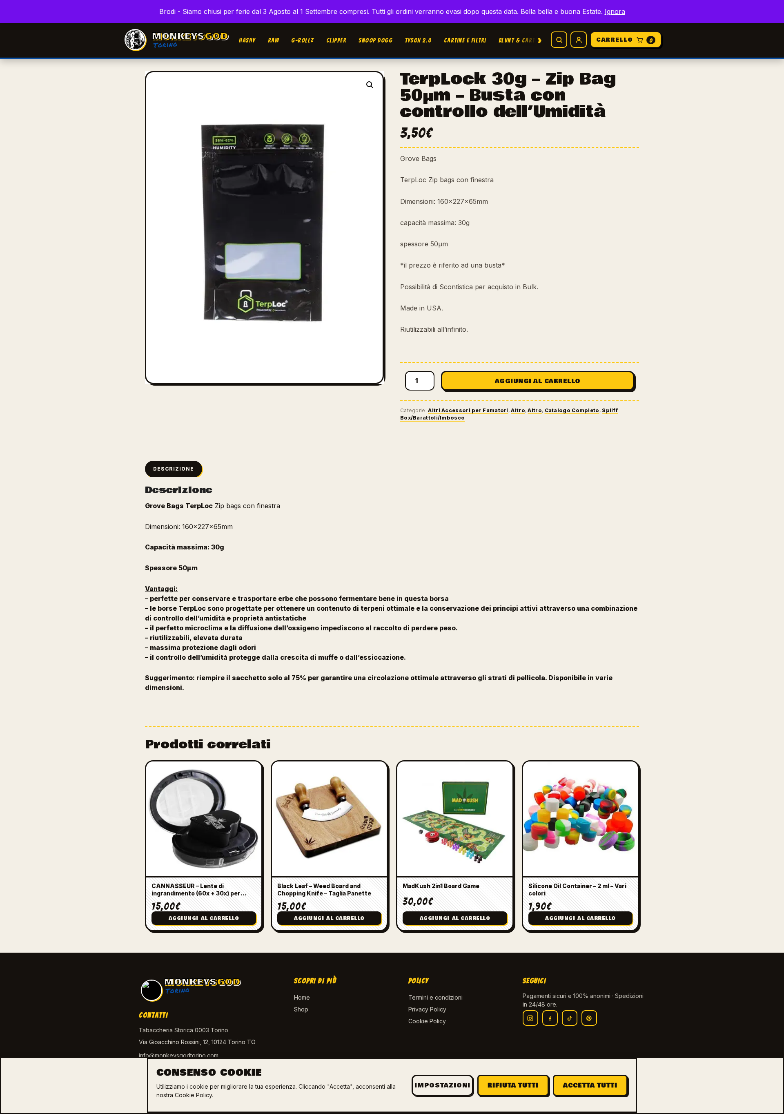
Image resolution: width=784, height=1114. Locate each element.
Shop (301, 1009)
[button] (370, 85)
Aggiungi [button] (204, 918)
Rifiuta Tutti (513, 1085)
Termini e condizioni (435, 997)
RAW (273, 40)
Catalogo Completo (572, 410)
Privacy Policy (427, 1009)
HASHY (247, 40)
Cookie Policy (427, 1021)
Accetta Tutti (590, 1085)
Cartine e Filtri (465, 40)
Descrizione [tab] (173, 469)
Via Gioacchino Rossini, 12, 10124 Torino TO (197, 1041)
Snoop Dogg (375, 40)
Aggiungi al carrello (538, 381)
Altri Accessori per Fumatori (468, 410)
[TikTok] (569, 1018)
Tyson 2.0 (418, 40)
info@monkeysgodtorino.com (178, 1055)
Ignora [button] (615, 11)
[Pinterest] (589, 1018)
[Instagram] (530, 1018)
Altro (518, 410)
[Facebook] (550, 1018)
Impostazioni (442, 1085)
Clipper (336, 40)
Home (302, 997)
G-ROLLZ (302, 40)
